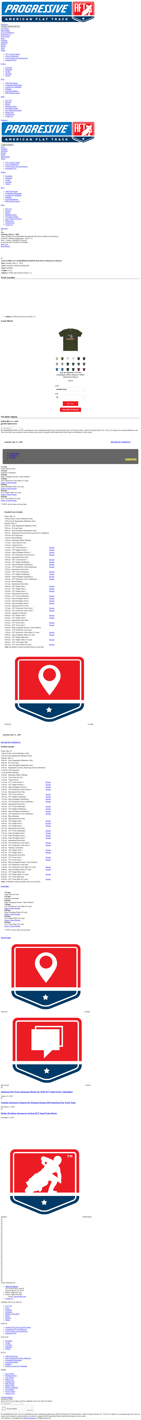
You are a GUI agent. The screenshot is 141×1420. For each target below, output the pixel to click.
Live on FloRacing (7, 33)
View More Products (70, 410)
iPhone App (9, 112)
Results (3, 44)
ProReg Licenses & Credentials (16, 1366)
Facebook (8, 68)
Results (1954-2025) (12, 1314)
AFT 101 (8, 100)
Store (3, 48)
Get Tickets (5, 29)
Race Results (5, 246)
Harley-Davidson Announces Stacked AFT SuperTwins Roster (29, 1113)
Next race (4, 24)
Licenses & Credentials (13, 87)
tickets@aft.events (20, 1296)
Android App (10, 114)
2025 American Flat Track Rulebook (18, 1358)
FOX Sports (5, 36)
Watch (3, 50)
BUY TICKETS (131, 459)
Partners (8, 102)
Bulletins (8, 89)
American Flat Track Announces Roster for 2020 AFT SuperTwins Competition (37, 1092)
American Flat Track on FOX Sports (18, 1327)
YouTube (8, 74)
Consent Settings (7, 1397)
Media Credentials (11, 1387)
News (3, 38)
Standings (4, 42)
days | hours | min (10, 26)
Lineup (8, 483)
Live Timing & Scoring (13, 110)
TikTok (7, 75)
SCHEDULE (13, 455)
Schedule (4, 40)
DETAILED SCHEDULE (121, 442)
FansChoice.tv (6, 34)
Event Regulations (11, 91)
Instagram (8, 70)
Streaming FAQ (10, 60)
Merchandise (5, 31)
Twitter (7, 72)
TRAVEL (12, 457)
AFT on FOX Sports (12, 54)
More (3, 97)
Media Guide (9, 1385)
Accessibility (9, 1389)
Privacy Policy (10, 1391)
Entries (3, 483)
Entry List (4, 244)
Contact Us (9, 116)
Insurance (4, 120)
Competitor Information (13, 85)
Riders (3, 46)
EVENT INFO (14, 453)
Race (2, 79)
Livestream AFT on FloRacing (16, 1329)
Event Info (5, 886)
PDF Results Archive (12, 93)
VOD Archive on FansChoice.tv (16, 58)
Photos (7, 104)
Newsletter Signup (11, 108)
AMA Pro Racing (11, 83)
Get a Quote (9, 1374)
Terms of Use (10, 1393)
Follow (3, 64)
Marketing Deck (11, 106)
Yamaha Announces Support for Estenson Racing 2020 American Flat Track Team (38, 1102)
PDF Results (9, 1384)
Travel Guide (6, 938)
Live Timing (9, 1378)
